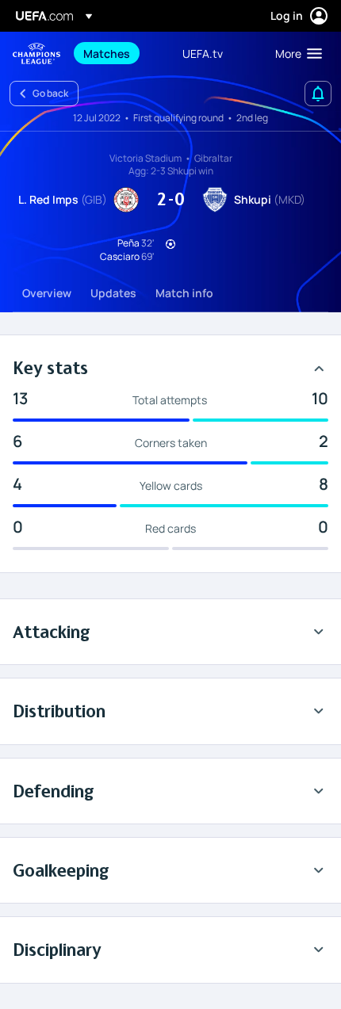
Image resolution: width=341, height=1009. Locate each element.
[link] (106, 53)
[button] (295, 53)
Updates (113, 293)
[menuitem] (119, 53)
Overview (46, 293)
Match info (184, 293)
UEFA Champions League (36, 53)
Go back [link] (50, 93)
